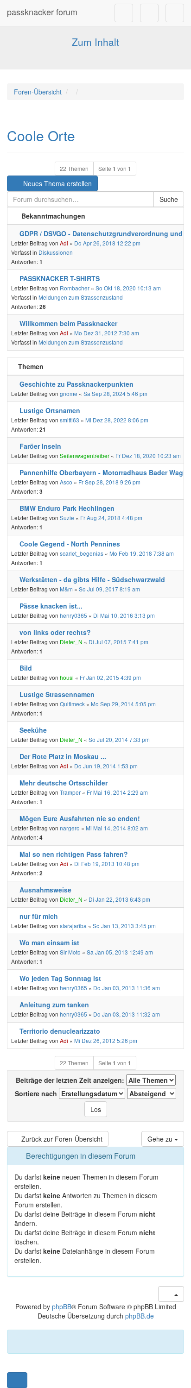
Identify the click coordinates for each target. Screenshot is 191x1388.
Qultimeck (72, 704)
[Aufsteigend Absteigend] (151, 1093)
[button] (17, 1380)
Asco (66, 482)
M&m (66, 589)
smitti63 (69, 420)
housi (67, 677)
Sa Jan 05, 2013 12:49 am (120, 952)
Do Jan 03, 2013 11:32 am (126, 1014)
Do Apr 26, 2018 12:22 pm (107, 243)
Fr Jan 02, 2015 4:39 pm (110, 677)
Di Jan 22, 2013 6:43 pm (119, 899)
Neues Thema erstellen (56, 183)
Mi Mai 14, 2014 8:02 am (117, 828)
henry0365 (73, 615)
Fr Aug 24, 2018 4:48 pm (111, 517)
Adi (64, 243)
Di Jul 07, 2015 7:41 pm (118, 642)
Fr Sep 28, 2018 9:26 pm (109, 482)
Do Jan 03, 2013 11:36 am (126, 988)
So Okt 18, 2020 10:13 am (128, 288)
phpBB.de (139, 1315)
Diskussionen (55, 252)
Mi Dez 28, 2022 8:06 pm (116, 420)
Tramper (70, 792)
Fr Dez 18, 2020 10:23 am (148, 455)
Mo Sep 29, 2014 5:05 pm (123, 704)
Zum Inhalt (95, 42)
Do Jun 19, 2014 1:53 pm (106, 766)
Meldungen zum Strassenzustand (80, 297)
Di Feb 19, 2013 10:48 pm (107, 863)
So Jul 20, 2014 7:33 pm (119, 739)
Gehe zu (160, 1138)
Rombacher (74, 288)
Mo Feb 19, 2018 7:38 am (141, 553)
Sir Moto (70, 952)
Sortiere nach (37, 1093)
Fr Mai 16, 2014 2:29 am (117, 792)
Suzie (67, 517)
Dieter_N (71, 642)
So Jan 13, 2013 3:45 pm (124, 926)
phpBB (61, 1306)
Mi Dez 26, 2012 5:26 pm (105, 1040)
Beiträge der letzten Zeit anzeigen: (71, 1080)
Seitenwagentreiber (84, 455)
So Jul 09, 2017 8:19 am (109, 589)
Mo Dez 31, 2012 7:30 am (106, 333)
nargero (70, 828)
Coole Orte (41, 135)
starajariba (73, 926)
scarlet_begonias (81, 553)
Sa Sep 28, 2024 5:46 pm (115, 393)
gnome (68, 393)
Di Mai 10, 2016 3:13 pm (124, 615)
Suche (168, 199)
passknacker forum (42, 12)
